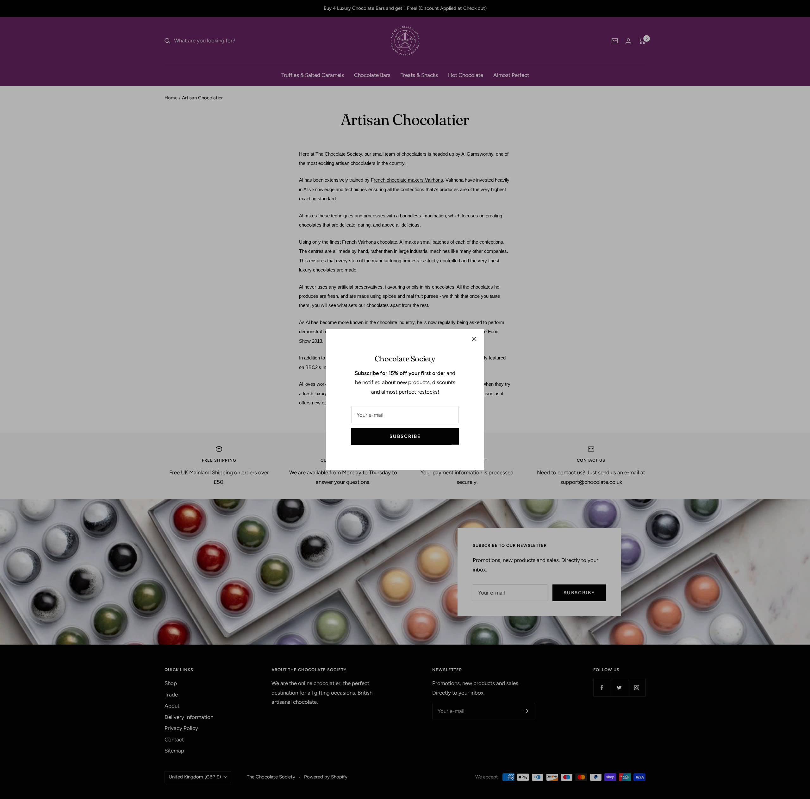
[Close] (474, 339)
